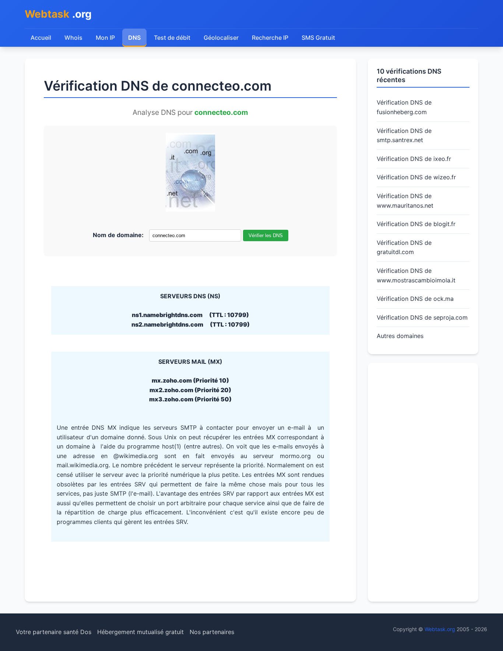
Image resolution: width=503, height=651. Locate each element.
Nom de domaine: (118, 235)
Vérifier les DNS (266, 235)
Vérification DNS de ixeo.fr (414, 158)
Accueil (41, 37)
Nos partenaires (212, 632)
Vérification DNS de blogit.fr (416, 224)
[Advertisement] (423, 482)
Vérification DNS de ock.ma (415, 298)
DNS (134, 37)
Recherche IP (270, 37)
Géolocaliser (221, 37)
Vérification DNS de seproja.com (422, 317)
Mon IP (105, 37)
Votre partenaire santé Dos (53, 632)
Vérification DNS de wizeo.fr (416, 177)
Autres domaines (400, 335)
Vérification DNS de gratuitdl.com (404, 247)
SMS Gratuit (318, 37)
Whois (73, 37)
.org (58, 14)
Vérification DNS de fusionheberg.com (404, 107)
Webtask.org (440, 629)
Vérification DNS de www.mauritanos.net (405, 200)
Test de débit (172, 37)
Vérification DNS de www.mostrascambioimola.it (416, 275)
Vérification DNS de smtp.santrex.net (404, 135)
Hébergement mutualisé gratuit (140, 632)
